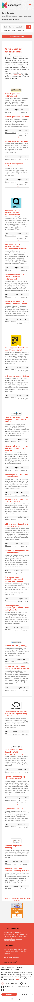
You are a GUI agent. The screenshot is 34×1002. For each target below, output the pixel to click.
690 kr (26, 442)
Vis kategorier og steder (17, 36)
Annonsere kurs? (10, 962)
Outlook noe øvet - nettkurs (16, 141)
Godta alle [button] (9, 994)
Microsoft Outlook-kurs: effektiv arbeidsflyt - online (16, 302)
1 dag (15, 112)
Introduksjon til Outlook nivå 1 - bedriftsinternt (16, 476)
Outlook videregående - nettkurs (14, 165)
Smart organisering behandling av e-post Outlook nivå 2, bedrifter (17, 608)
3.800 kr (26, 159)
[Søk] (28, 27)
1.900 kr (26, 827)
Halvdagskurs (16, 734)
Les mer (17, 979)
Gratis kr (26, 520)
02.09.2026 (20, 238)
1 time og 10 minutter (20, 371)
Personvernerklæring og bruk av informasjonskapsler (13, 939)
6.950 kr (26, 322)
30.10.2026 (20, 324)
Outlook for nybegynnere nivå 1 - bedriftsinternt (17, 551)
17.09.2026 (20, 135)
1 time (19, 520)
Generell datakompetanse (9, 16)
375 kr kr (26, 371)
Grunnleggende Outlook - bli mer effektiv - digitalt (16, 349)
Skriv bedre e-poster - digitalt (17, 376)
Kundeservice (9, 945)
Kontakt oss (7, 954)
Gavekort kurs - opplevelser (11, 957)
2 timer (20, 442)
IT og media (10, 13)
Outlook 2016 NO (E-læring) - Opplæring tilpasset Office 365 (17, 667)
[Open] (30, 5)
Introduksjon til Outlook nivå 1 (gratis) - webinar (16, 500)
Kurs (3, 13)
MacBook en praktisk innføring (13, 846)
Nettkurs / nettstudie (10, 133)
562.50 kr (26, 662)
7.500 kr (26, 772)
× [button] (32, 966)
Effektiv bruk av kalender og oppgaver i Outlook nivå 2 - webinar (16, 419)
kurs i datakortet (16, 75)
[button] (17, 999)
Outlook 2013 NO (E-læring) (16, 646)
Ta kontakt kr (23, 864)
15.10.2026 (20, 802)
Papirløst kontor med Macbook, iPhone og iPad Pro (17, 869)
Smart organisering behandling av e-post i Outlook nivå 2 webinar (14, 579)
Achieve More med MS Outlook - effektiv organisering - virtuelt (14, 752)
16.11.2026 (20, 184)
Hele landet (8, 112)
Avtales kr (24, 112)
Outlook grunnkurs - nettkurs (17, 117)
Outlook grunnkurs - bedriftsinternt (13, 95)
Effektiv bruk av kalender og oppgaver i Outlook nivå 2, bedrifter (16, 448)
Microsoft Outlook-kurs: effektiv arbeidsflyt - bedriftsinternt (14, 277)
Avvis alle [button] (25, 994)
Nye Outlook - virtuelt (14, 808)
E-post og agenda (24, 16)
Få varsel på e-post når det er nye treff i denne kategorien (17, 899)
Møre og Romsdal (7, 19)
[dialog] (17, 983)
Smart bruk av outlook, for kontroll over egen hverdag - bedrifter (16, 713)
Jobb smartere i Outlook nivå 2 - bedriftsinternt (16, 525)
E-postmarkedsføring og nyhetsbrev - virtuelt (15, 778)
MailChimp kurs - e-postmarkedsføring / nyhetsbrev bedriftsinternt (16, 246)
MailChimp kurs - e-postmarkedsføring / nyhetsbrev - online (13, 212)
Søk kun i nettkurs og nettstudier (14, 30)
